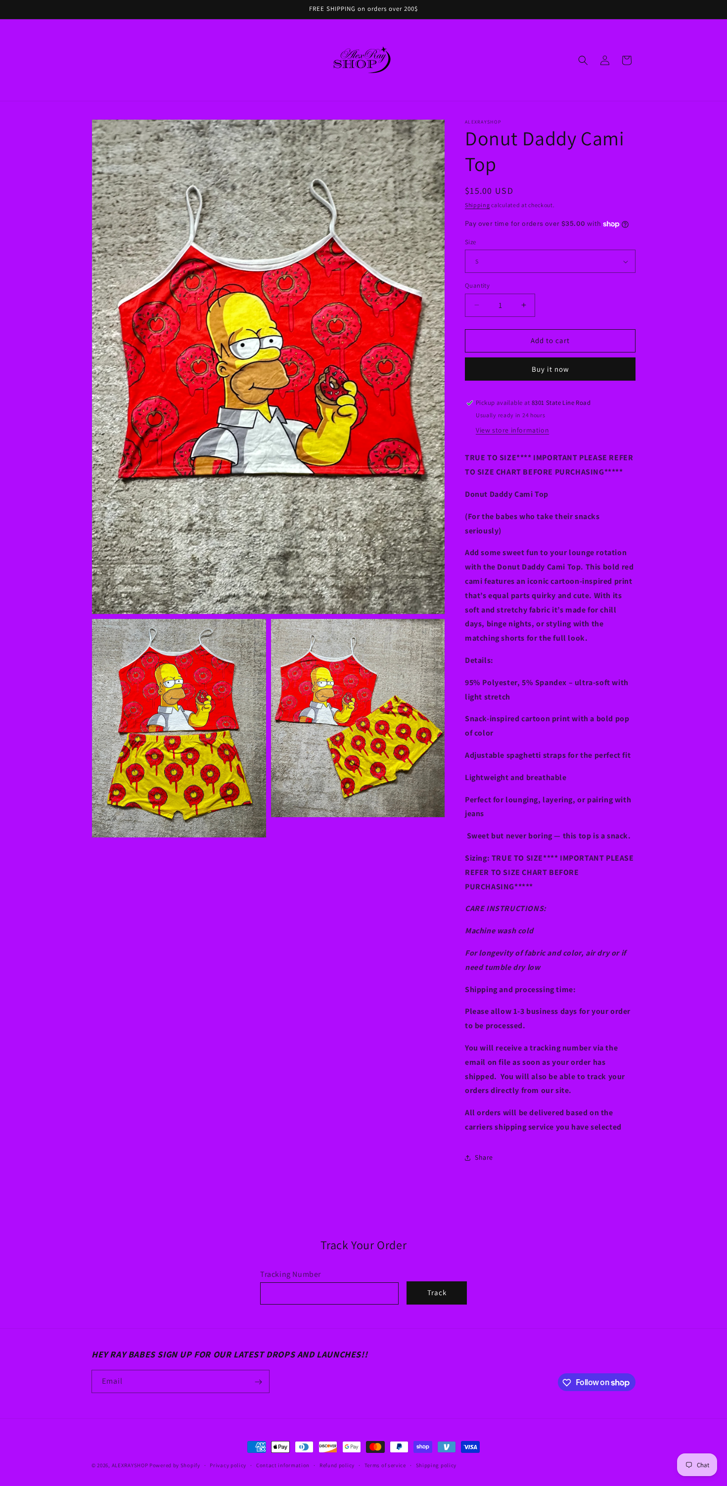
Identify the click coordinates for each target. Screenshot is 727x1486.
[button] (583, 60)
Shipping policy (436, 1464)
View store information (512, 430)
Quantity (477, 285)
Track (437, 1293)
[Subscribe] (258, 1382)
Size (470, 242)
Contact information (283, 1464)
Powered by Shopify (174, 1465)
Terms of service (385, 1464)
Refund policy (337, 1464)
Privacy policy (228, 1464)
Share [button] (484, 1157)
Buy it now (550, 369)
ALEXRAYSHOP (130, 1465)
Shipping (477, 205)
